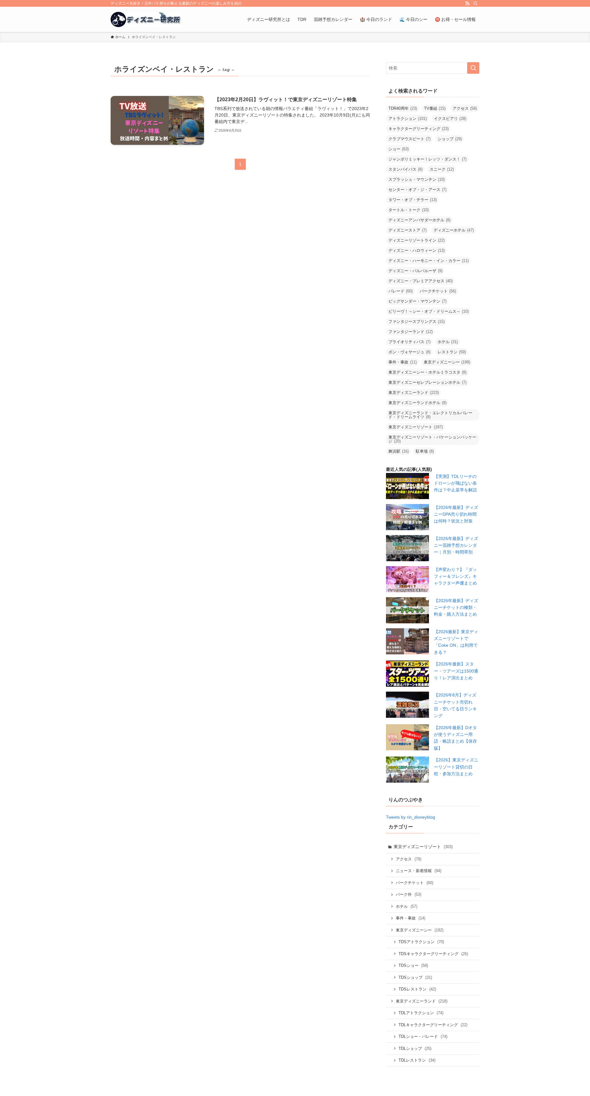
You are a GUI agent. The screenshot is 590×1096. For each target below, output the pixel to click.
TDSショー (413, 965)
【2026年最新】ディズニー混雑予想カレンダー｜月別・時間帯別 (456, 545)
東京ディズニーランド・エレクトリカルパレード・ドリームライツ (430, 415)
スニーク (442, 169)
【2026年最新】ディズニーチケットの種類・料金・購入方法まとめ (456, 607)
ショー (398, 149)
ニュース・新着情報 (418, 870)
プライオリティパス (409, 342)
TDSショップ (415, 977)
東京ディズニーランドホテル (417, 402)
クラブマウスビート (409, 139)
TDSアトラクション (421, 941)
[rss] (467, 3)
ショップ (450, 139)
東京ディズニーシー (447, 362)
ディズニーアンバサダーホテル (419, 220)
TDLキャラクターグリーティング (433, 1025)
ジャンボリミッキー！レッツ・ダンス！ (427, 159)
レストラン (452, 352)
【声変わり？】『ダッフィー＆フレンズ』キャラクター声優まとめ (455, 576)
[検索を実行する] (473, 68)
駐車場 (425, 451)
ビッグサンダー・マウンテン (417, 301)
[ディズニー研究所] (145, 19)
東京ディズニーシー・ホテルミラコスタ (427, 372)
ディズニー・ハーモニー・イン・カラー (428, 260)
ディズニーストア (407, 230)
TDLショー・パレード (423, 1036)
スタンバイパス (405, 169)
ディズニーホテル (454, 230)
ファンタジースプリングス (416, 321)
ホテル (448, 342)
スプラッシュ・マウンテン (416, 179)
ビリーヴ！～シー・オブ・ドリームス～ (428, 311)
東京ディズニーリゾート (415, 427)
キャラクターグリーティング (418, 128)
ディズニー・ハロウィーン (416, 250)
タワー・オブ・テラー (412, 199)
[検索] (475, 3)
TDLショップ (415, 1048)
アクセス (465, 108)
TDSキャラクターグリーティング (433, 953)
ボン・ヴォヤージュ (409, 352)
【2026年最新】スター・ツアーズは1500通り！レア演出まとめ (456, 670)
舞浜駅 (398, 451)
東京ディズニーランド (413, 392)
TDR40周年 (402, 108)
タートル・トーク (408, 210)
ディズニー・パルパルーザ (415, 270)
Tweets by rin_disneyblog (410, 817)
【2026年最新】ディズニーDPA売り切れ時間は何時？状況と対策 (456, 514)
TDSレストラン (417, 989)
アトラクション (407, 118)
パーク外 (408, 894)
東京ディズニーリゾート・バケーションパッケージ (432, 439)
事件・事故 (402, 362)
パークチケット (438, 291)
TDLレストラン (417, 1060)
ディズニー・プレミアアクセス (420, 281)
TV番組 (435, 108)
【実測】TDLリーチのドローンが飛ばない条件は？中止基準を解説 (455, 483)
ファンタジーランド (410, 331)
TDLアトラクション (421, 1013)
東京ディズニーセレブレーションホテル (427, 382)
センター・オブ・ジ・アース (417, 189)
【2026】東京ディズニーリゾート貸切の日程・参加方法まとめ (456, 766)
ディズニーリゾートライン (416, 240)
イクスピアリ (450, 118)
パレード (400, 291)
